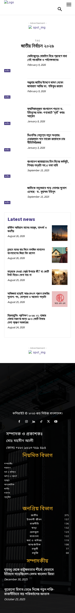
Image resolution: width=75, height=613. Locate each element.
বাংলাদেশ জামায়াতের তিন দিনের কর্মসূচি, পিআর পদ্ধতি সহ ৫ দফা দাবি (48, 163)
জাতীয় (7, 70)
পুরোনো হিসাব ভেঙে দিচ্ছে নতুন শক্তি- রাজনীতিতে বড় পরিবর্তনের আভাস (29, 592)
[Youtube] (55, 421)
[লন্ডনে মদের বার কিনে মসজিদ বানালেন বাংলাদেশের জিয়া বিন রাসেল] (60, 255)
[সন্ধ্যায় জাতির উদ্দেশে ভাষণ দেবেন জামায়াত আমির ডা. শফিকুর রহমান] (14, 89)
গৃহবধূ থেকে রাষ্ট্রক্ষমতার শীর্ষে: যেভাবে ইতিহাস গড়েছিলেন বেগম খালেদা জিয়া (29, 572)
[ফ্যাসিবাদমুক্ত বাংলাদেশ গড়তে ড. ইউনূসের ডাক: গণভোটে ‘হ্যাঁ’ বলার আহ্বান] (14, 115)
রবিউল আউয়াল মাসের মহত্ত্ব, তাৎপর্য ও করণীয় (27, 229)
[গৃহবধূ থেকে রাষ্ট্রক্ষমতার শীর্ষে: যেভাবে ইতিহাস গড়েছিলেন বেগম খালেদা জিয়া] (64, 573)
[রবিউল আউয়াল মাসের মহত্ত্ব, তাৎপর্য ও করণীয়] (60, 233)
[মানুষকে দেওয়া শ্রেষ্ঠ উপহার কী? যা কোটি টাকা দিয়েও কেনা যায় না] (60, 277)
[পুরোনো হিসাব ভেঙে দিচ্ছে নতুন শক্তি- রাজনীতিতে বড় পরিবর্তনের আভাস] (64, 593)
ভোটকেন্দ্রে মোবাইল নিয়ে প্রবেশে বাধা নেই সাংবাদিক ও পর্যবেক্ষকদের (47, 58)
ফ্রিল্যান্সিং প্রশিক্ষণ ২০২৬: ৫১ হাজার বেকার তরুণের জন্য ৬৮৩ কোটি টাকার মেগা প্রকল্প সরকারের (27, 319)
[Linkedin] (33, 421)
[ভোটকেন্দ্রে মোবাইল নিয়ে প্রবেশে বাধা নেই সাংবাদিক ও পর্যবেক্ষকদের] (14, 62)
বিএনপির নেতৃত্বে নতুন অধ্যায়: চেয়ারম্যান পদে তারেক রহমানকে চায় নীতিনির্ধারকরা (46, 139)
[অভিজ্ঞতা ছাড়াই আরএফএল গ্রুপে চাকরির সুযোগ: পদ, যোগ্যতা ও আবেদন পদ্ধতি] (60, 299)
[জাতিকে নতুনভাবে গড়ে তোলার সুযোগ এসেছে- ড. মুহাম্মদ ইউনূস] (14, 194)
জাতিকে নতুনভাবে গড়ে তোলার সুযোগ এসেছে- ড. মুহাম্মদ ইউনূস (46, 190)
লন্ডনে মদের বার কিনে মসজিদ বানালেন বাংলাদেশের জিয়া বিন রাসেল (26, 251)
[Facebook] (19, 421)
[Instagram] (26, 421)
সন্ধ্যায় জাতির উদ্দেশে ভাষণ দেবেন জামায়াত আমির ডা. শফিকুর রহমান (45, 84)
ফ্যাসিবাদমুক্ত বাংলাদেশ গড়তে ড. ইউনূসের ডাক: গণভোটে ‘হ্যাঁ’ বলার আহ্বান (45, 112)
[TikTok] (41, 421)
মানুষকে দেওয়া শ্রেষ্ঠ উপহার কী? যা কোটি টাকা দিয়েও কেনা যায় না (28, 273)
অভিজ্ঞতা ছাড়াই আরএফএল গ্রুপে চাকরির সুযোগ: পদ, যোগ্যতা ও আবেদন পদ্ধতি (28, 295)
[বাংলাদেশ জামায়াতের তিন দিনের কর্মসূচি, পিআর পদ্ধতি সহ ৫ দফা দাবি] (14, 168)
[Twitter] (48, 421)
